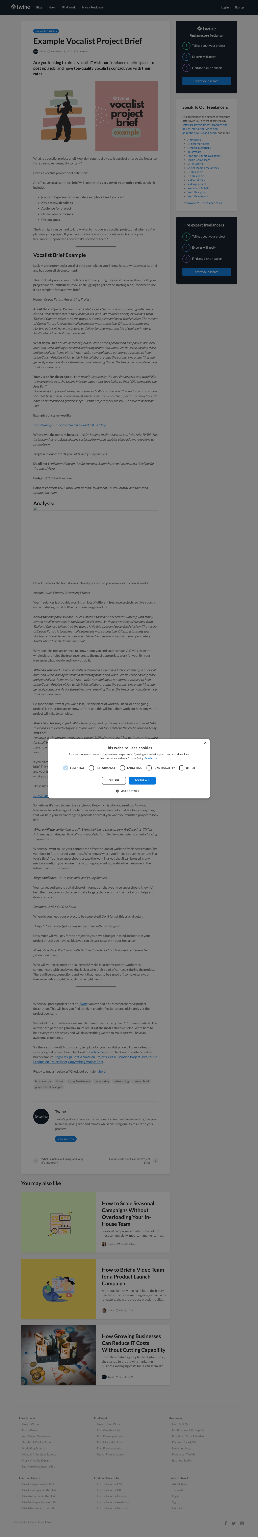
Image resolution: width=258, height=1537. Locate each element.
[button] (129, 791)
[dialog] (129, 768)
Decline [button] (114, 780)
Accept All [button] (142, 780)
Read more (151, 758)
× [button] (205, 742)
